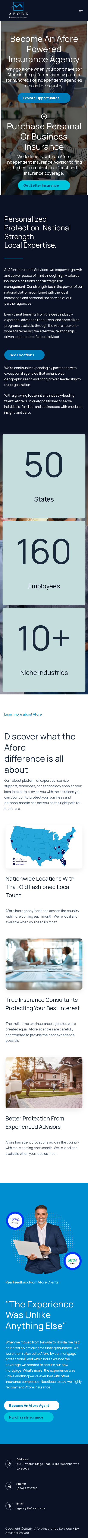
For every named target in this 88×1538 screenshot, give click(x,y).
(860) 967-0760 (26, 1488)
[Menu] (81, 10)
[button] (44, 98)
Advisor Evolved (17, 1533)
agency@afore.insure (30, 1508)
